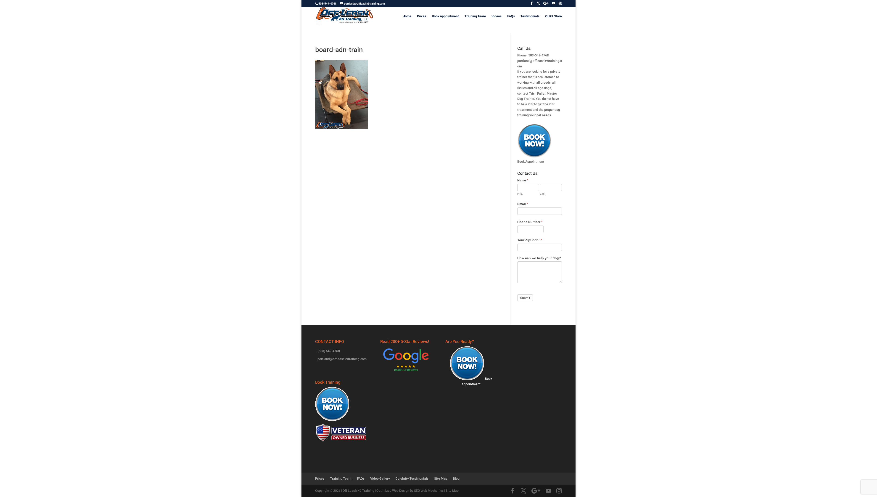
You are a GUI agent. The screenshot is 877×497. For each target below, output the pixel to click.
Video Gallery (380, 478)
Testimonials (529, 16)
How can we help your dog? (539, 258)
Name (522, 180)
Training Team (475, 16)
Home (407, 16)
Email (522, 204)
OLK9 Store (553, 16)
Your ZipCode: (529, 240)
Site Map (440, 478)
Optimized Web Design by (394, 490)
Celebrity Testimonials (412, 478)
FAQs (511, 16)
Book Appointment (445, 16)
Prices (421, 16)
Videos (496, 16)
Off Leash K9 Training (358, 490)
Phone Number (529, 222)
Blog (456, 478)
